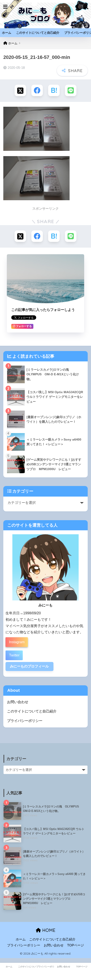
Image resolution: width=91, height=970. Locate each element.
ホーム (6, 32)
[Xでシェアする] (20, 90)
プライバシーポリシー (24, 721)
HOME (48, 930)
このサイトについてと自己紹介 (37, 32)
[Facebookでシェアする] (37, 90)
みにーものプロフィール (29, 666)
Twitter (14, 655)
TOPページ (75, 945)
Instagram (17, 642)
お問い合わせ (17, 702)
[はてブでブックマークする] (54, 90)
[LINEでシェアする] (70, 90)
